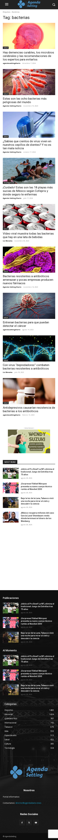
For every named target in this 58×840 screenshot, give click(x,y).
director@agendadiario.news (28, 803)
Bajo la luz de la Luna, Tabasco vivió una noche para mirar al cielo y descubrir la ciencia (37, 501)
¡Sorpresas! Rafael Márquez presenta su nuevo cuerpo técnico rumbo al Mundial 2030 (36, 486)
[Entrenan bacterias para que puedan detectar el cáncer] (29, 306)
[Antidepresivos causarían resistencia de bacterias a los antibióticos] (29, 391)
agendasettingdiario (11, 63)
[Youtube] (36, 822)
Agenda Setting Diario (12, 106)
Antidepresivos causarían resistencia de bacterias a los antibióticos (29, 409)
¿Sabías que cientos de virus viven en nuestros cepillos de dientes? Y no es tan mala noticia (27, 145)
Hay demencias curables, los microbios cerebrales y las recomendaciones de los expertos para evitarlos (28, 56)
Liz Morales (7, 241)
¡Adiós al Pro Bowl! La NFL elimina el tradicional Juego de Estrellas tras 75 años (37, 472)
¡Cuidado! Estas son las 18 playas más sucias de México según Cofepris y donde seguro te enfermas (28, 191)
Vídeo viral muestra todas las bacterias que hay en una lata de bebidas (28, 235)
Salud (6, 48)
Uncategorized (9, 183)
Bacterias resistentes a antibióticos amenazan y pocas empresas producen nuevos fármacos (28, 280)
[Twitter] (29, 822)
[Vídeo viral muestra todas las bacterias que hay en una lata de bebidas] (29, 217)
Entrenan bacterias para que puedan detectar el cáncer (26, 324)
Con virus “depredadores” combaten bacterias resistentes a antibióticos (26, 366)
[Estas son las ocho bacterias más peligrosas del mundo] (29, 82)
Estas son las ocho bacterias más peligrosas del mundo (25, 100)
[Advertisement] (29, 560)
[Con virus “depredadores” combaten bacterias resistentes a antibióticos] (29, 348)
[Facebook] (22, 822)
